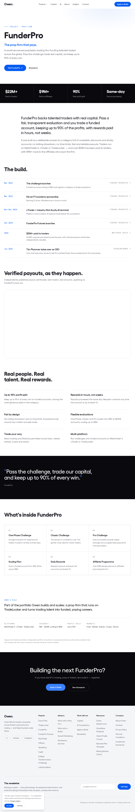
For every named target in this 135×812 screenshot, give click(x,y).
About (66, 4)
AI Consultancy (83, 725)
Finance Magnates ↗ (120, 183)
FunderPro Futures (45, 734)
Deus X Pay (42, 721)
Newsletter (81, 734)
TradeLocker (43, 725)
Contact (85, 4)
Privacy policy (15, 801)
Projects (42, 4)
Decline (20, 805)
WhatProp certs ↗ (121, 233)
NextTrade (42, 739)
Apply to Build (122, 4)
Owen (8, 716)
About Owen (121, 721)
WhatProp (42, 747)
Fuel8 (40, 752)
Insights (76, 4)
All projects (33, 68)
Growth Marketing (65, 736)
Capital (53, 4)
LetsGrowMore (44, 767)
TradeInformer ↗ (122, 249)
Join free (124, 787)
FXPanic (41, 743)
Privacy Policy (121, 730)
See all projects (78, 687)
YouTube (16, 738)
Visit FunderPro (15, 68)
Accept (9, 805)
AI (60, 4)
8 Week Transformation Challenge (44, 759)
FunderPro (42, 730)
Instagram (28, 738)
